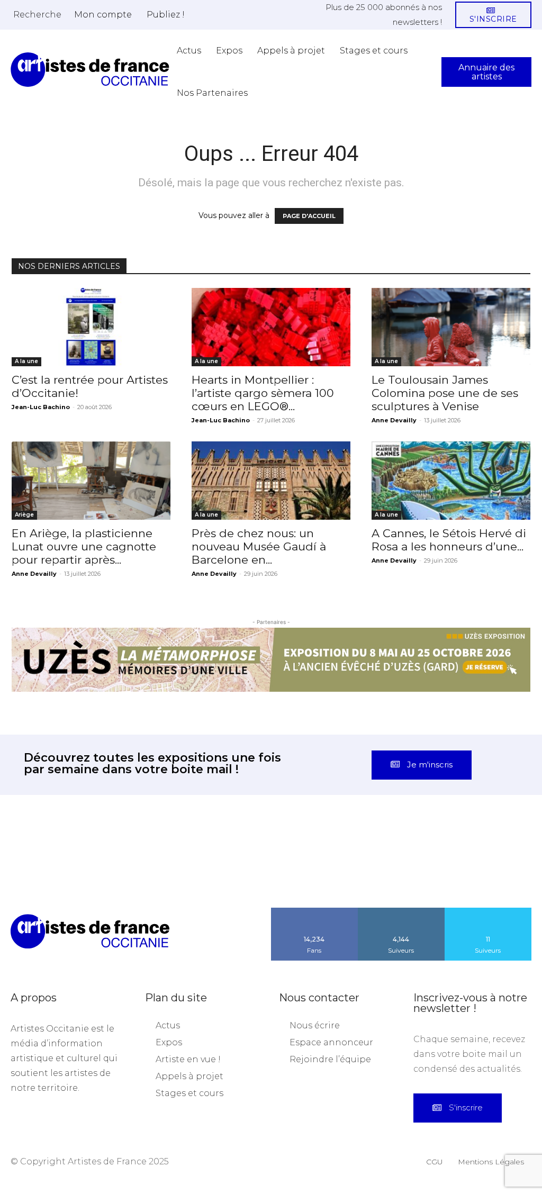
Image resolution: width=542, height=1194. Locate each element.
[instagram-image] (34, 874)
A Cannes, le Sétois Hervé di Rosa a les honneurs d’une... (449, 540)
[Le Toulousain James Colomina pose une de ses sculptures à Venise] (451, 327)
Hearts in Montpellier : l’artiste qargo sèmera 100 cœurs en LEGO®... (263, 393)
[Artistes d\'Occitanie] (90, 69)
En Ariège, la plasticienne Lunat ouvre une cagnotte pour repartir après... (84, 546)
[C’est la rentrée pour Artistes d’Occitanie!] (91, 327)
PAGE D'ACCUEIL (309, 216)
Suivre (401, 911)
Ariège (24, 514)
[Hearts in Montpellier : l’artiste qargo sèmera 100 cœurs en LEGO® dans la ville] (271, 327)
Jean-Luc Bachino (41, 407)
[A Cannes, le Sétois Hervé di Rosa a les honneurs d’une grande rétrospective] (451, 480)
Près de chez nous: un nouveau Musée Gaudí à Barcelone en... (259, 546)
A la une (26, 361)
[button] (37, 14)
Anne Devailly (394, 420)
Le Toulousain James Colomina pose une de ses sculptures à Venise (445, 393)
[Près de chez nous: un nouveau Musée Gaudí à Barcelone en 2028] (271, 480)
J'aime (314, 911)
